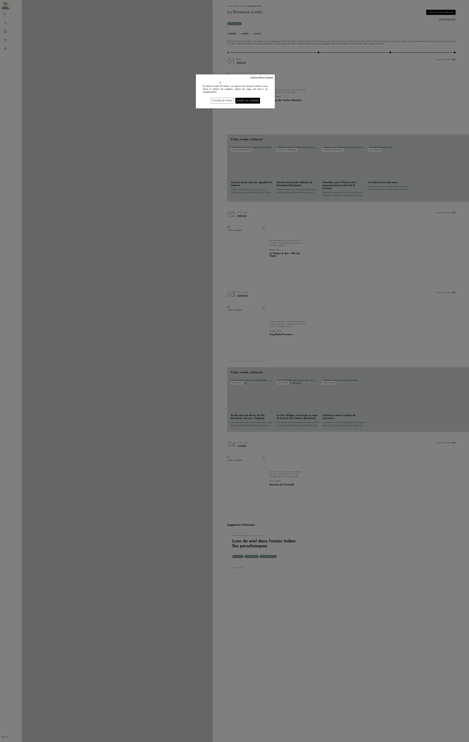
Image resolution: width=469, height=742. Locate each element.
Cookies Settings (222, 100)
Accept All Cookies (248, 100)
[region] (235, 91)
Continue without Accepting (261, 77)
